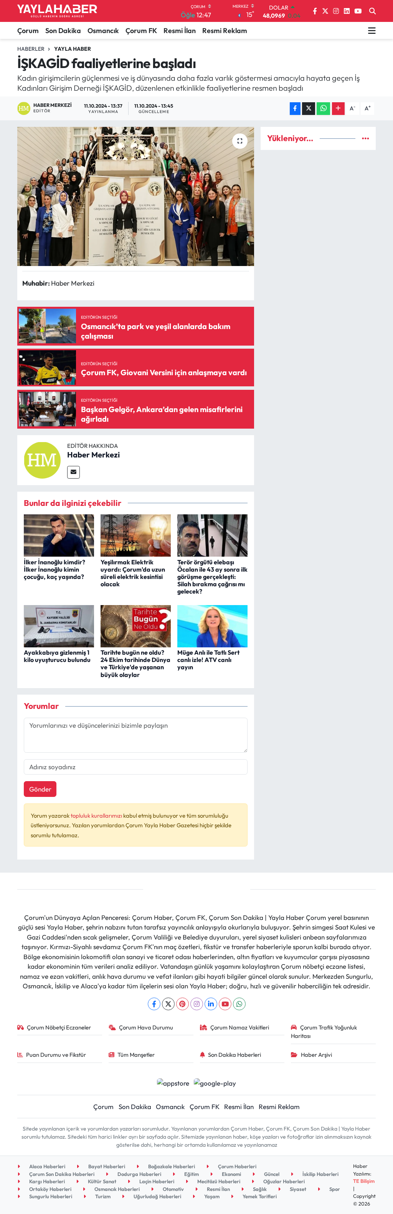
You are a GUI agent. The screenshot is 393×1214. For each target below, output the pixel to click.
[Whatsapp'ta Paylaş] (323, 108)
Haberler (31, 48)
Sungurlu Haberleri (50, 1196)
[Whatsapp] (239, 1004)
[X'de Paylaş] (308, 108)
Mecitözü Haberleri (218, 1181)
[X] (168, 1004)
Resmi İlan (179, 30)
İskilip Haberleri (320, 1174)
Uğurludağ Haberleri (156, 1196)
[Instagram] (196, 1004)
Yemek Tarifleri (259, 1196)
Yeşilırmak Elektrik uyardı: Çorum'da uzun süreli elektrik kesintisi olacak (133, 573)
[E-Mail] (73, 472)
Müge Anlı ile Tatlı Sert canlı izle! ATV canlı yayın (208, 660)
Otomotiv (173, 1189)
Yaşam (211, 1196)
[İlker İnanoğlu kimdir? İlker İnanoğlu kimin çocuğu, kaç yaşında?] (59, 535)
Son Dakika (63, 30)
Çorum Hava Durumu (146, 1027)
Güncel (271, 1174)
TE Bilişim (364, 1181)
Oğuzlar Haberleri (283, 1181)
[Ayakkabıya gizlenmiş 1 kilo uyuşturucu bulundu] (59, 625)
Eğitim (191, 1174)
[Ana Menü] (372, 30)
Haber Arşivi (316, 1054)
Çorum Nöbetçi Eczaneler (59, 1027)
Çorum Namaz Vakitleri (239, 1027)
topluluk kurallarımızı (97, 815)
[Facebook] (154, 1004)
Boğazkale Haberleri (171, 1166)
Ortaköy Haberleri (49, 1189)
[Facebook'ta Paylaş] (295, 108)
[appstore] (173, 1082)
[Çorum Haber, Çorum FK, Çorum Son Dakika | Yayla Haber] (57, 11)
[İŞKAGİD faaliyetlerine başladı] (135, 196)
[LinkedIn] (211, 1004)
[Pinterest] (182, 1004)
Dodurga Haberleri (138, 1174)
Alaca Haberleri (46, 1166)
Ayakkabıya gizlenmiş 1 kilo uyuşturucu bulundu (57, 656)
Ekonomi (231, 1174)
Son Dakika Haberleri (234, 1054)
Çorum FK (141, 30)
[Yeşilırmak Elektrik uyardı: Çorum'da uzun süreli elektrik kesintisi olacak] (136, 535)
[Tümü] (365, 138)
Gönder (40, 789)
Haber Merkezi (93, 454)
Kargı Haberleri (46, 1181)
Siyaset (297, 1189)
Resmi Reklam (224, 30)
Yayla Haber (72, 48)
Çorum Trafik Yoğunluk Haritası (324, 1031)
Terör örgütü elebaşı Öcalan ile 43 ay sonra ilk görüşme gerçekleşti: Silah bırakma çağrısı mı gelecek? (212, 576)
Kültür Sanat (101, 1181)
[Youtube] (225, 1004)
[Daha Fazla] (338, 108)
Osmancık (103, 30)
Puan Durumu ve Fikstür (56, 1054)
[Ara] (372, 11)
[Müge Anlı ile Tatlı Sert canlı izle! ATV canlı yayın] (212, 625)
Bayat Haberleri (106, 1166)
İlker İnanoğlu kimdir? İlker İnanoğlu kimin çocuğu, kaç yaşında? (54, 569)
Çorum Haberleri (236, 1166)
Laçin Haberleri (156, 1181)
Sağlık (259, 1189)
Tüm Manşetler (136, 1054)
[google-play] (215, 1082)
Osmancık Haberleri (116, 1189)
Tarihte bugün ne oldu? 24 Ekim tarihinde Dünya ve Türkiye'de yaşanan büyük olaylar (135, 664)
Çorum (28, 30)
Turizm (102, 1196)
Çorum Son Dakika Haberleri (61, 1174)
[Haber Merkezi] (42, 459)
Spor (334, 1189)
